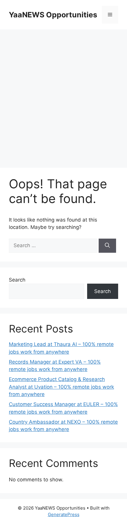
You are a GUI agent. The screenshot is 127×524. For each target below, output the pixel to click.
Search (17, 280)
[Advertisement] (63, 95)
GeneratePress (63, 514)
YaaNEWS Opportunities (53, 14)
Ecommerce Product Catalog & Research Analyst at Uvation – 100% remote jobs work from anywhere (61, 386)
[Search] (107, 246)
